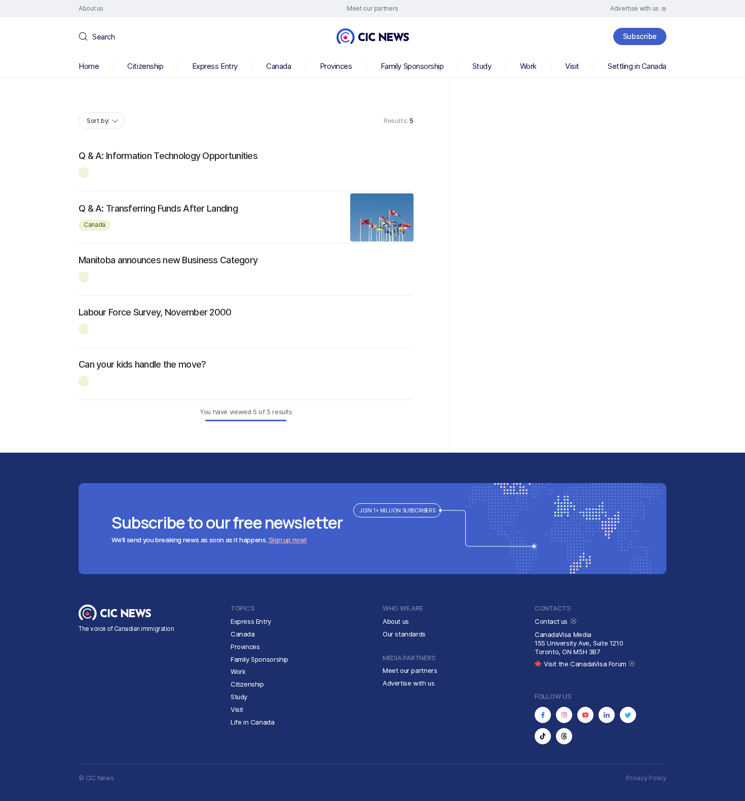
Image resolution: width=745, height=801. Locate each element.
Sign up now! (288, 540)
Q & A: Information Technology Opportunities (168, 155)
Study (482, 66)
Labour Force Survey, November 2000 (155, 312)
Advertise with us (408, 683)
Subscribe (640, 36)
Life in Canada (253, 722)
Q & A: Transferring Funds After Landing (158, 208)
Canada (278, 66)
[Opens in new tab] (543, 715)
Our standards (404, 634)
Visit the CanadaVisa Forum (586, 664)
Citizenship (145, 66)
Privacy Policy (646, 778)
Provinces (336, 66)
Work (528, 66)
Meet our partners (410, 670)
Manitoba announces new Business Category (168, 260)
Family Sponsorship (412, 66)
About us (396, 621)
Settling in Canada (637, 66)
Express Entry (215, 66)
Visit (572, 66)
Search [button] (103, 37)
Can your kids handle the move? (142, 364)
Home (89, 66)
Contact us (552, 621)
